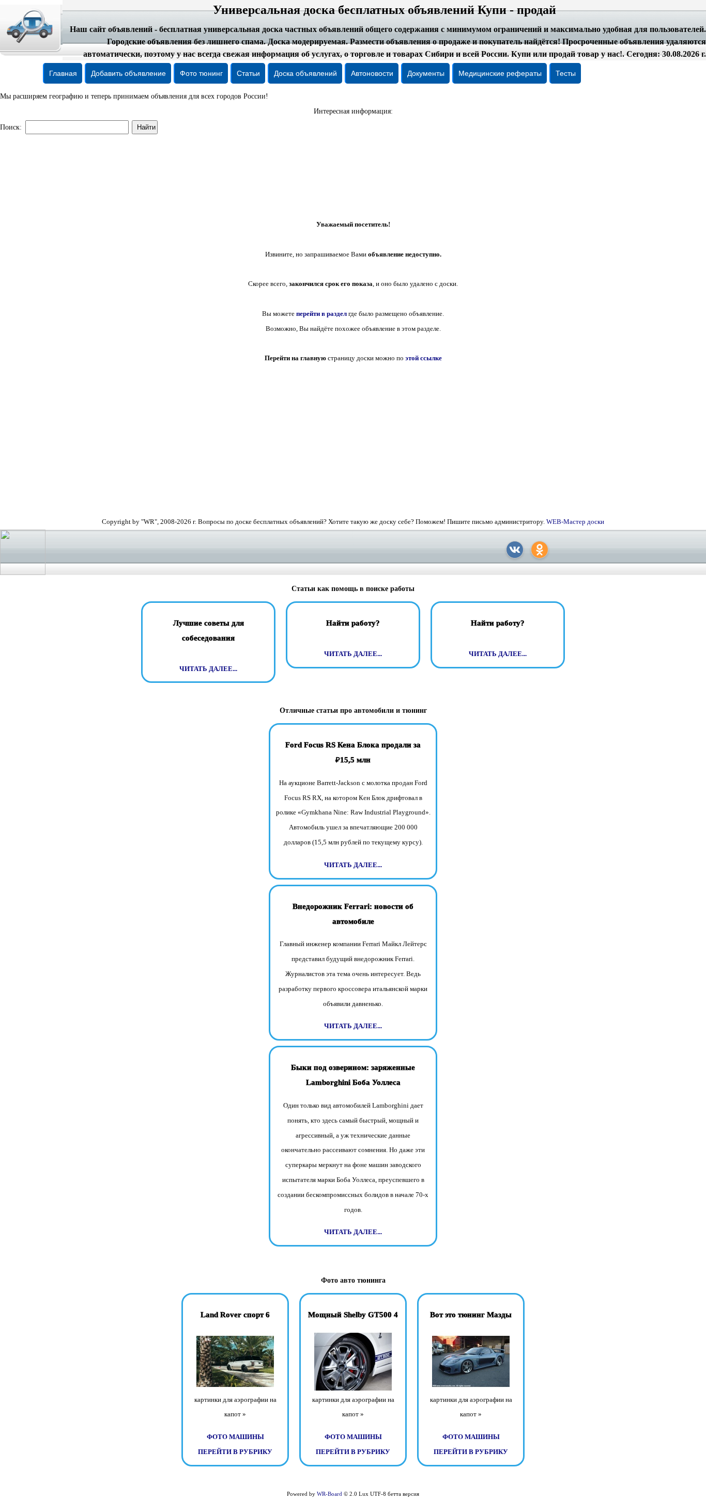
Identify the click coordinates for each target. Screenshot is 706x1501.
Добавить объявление (128, 73)
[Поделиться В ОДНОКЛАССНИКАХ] (539, 549)
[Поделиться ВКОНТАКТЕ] (515, 549)
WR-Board (329, 1494)
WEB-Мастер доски (575, 521)
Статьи (248, 73)
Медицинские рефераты (500, 73)
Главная (63, 73)
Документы (425, 73)
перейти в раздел (321, 313)
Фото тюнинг (201, 73)
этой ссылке (423, 358)
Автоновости (372, 73)
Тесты (566, 73)
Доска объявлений (305, 73)
